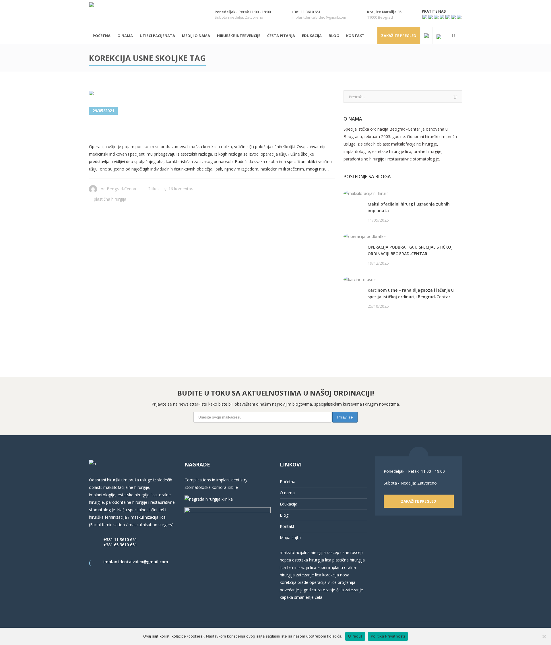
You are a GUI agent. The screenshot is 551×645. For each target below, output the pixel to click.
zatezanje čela (330, 589)
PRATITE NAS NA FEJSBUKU (370, 328)
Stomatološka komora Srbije (211, 487)
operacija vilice (323, 582)
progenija (346, 582)
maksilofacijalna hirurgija (303, 552)
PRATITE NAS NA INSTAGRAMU (373, 335)
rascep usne (338, 552)
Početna (287, 481)
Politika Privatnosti (388, 636)
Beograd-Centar (122, 188)
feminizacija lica (301, 567)
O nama (287, 492)
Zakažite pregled (398, 35)
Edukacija (288, 504)
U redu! (355, 636)
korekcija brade (294, 582)
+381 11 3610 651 (120, 539)
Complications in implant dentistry (216, 480)
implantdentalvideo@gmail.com (135, 561)
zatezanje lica (308, 575)
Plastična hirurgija (110, 199)
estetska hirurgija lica (311, 560)
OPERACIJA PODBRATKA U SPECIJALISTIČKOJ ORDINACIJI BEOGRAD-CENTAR (410, 250)
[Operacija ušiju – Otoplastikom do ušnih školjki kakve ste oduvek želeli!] (121, 94)
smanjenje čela (308, 597)
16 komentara (181, 188)
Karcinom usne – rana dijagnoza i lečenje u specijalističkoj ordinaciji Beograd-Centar (411, 293)
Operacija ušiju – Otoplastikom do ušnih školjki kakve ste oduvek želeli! (198, 129)
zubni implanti (330, 567)
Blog (284, 515)
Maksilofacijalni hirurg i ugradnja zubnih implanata (409, 207)
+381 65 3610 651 (120, 544)
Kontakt (287, 526)
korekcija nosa (335, 575)
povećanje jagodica (298, 589)
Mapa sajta (290, 537)
